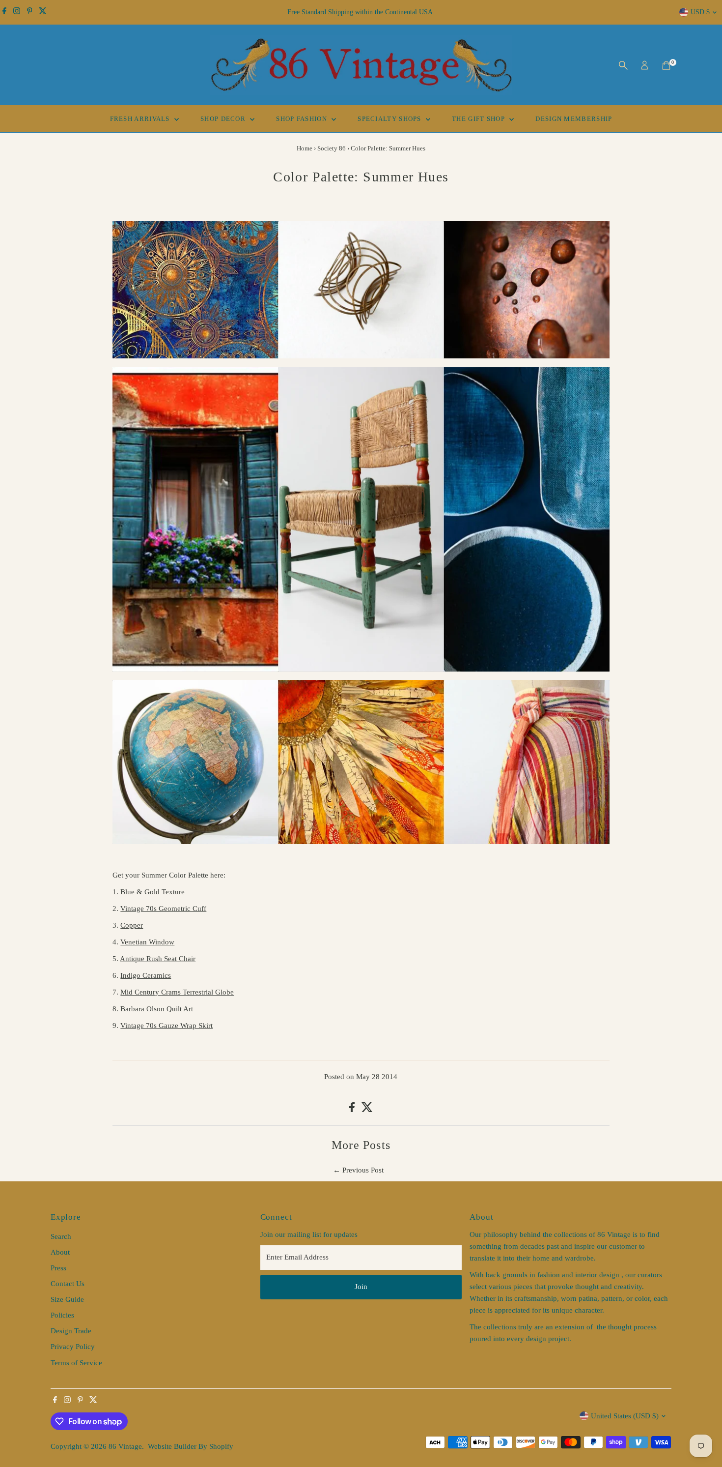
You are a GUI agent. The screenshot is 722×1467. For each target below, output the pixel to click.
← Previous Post (358, 1170)
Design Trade (71, 1331)
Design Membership (573, 118)
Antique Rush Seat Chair (157, 959)
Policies (62, 1315)
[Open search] (623, 65)
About (60, 1252)
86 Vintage (125, 1446)
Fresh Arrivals (141, 118)
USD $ (700, 12)
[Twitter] (42, 12)
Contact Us (67, 1284)
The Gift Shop (479, 118)
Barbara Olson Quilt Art (156, 1009)
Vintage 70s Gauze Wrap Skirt (166, 1025)
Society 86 (331, 148)
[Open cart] (666, 65)
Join (361, 1287)
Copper (131, 925)
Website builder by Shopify (190, 1446)
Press (58, 1268)
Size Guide (67, 1299)
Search (61, 1236)
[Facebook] (4, 12)
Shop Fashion (302, 118)
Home (304, 148)
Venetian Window (147, 942)
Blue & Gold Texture (152, 892)
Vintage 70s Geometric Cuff (163, 908)
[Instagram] (17, 12)
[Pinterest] (30, 12)
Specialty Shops (390, 118)
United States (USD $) (625, 1416)
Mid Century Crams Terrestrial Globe (177, 992)
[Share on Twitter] (367, 1110)
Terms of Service (76, 1363)
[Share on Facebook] (353, 1110)
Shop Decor (224, 118)
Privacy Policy (73, 1346)
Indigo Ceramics (145, 975)
